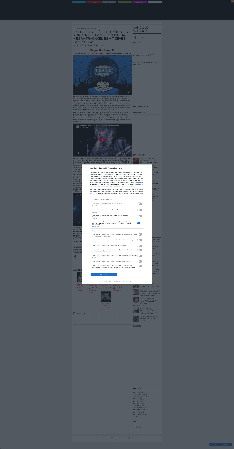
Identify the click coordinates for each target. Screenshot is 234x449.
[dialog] (117, 224)
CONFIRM (103, 274)
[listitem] (117, 200)
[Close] (148, 168)
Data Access (117, 281)
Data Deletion (107, 281)
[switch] (139, 204)
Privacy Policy (127, 281)
